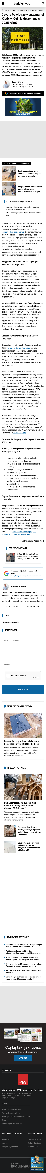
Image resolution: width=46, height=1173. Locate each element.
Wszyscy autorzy (34, 606)
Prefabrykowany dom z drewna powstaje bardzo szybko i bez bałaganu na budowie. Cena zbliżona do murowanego (22, 958)
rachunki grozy (19, 433)
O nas (4, 1120)
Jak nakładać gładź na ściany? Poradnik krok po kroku (23, 971)
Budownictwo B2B (35, 1147)
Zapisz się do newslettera (12, 1124)
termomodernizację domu (13, 232)
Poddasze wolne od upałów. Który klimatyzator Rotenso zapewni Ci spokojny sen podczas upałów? (22, 952)
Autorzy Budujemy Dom (11, 1113)
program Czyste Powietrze (19, 348)
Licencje (5, 1143)
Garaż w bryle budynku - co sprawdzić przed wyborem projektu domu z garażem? (23, 978)
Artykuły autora (12, 606)
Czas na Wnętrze (34, 1139)
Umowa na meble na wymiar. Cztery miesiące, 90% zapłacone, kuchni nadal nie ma (24, 945)
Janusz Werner (17, 82)
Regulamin (6, 1139)
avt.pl (12, 1098)
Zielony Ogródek (34, 1143)
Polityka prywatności (10, 1147)
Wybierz (23, 1058)
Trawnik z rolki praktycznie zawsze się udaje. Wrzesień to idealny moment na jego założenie (24, 965)
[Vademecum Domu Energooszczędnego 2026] (23, 107)
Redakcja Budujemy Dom (11, 1109)
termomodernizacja (11, 622)
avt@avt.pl (6, 1098)
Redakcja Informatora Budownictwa (16, 1116)
